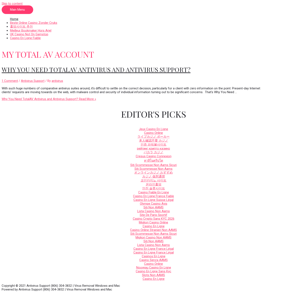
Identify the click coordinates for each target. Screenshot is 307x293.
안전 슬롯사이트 (153, 188)
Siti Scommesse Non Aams (153, 169)
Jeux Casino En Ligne (153, 129)
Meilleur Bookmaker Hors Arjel (30, 30)
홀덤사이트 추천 (21, 26)
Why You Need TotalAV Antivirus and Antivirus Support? (96, 69)
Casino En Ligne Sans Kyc (153, 271)
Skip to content (12, 3)
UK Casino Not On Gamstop (29, 34)
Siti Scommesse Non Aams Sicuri (153, 165)
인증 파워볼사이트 (153, 144)
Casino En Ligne (154, 226)
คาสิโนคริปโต (153, 160)
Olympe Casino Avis (153, 203)
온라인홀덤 (153, 184)
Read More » (49, 99)
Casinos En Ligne (153, 256)
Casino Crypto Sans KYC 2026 (153, 219)
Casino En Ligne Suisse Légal (153, 200)
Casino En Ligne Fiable (25, 38)
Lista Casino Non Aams (153, 211)
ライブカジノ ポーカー (153, 136)
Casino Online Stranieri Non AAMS (153, 230)
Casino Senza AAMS (153, 260)
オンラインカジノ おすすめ (153, 172)
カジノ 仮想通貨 (153, 176)
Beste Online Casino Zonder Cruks (33, 23)
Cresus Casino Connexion (153, 156)
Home (14, 19)
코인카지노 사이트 (153, 180)
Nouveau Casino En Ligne (153, 267)
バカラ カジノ (153, 152)
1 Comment (10, 81)
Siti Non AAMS (153, 207)
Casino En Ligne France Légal (153, 249)
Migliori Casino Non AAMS (153, 237)
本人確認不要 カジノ (153, 140)
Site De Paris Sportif (153, 215)
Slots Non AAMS (153, 275)
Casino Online (153, 133)
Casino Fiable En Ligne (153, 192)
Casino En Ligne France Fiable (153, 196)
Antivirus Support (32, 81)
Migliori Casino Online (153, 222)
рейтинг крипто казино (153, 148)
